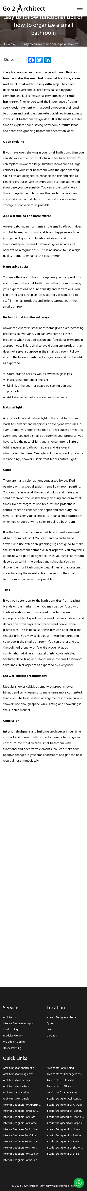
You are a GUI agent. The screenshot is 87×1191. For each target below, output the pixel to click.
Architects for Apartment (18, 1068)
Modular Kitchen (13, 1035)
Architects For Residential (18, 1092)
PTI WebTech (67, 1186)
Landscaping (10, 1029)
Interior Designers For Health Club (67, 1117)
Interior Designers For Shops (20, 1147)
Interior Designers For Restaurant (22, 1141)
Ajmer (50, 1023)
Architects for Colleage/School (66, 1074)
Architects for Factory (16, 1080)
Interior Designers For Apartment (23, 1105)
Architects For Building (60, 1068)
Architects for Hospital (60, 1080)
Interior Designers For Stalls (63, 1154)
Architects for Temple (16, 1098)
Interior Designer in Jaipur (18, 1023)
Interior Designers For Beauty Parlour (25, 1111)
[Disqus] (43, 819)
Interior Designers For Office (20, 1135)
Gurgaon (52, 1035)
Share (8, 60)
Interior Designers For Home (20, 1123)
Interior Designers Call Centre (64, 1098)
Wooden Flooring (14, 1042)
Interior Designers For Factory (64, 1111)
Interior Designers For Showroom (66, 1147)
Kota (50, 1029)
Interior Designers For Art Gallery (66, 1105)
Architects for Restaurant (62, 1092)
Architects (9, 1017)
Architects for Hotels (16, 1086)
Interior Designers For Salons (64, 1141)
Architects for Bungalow (18, 1074)
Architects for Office (59, 1086)
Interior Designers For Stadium (21, 1154)
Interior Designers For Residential (66, 1135)
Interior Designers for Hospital (65, 1123)
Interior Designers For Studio (20, 1160)
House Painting (12, 1048)
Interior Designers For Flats (19, 1117)
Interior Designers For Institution (22, 1129)
